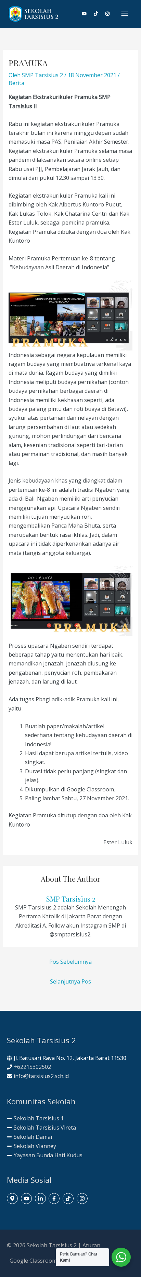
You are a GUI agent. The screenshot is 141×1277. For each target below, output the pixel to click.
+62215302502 (32, 1067)
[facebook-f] (55, 1198)
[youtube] (87, 13)
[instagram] (107, 13)
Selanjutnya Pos (70, 981)
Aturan (91, 1245)
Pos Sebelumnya (70, 961)
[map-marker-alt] (13, 1198)
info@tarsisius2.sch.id (41, 1076)
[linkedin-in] (41, 1198)
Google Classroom (33, 1260)
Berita (16, 83)
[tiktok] (98, 13)
